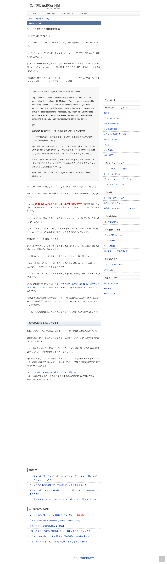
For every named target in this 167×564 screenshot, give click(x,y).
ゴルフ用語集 (109, 246)
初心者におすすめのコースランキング (119, 208)
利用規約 (107, 288)
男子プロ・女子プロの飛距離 (116, 251)
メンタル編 (108, 150)
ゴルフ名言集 (109, 240)
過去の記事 (108, 155)
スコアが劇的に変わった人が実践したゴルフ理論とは (52, 372)
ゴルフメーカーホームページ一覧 (117, 179)
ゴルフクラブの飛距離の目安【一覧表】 (47, 526)
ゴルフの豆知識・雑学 (113, 235)
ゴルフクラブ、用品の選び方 (116, 169)
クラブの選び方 (67, 14)
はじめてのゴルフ (111, 222)
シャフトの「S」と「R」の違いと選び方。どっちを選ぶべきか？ (58, 542)
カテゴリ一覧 (51, 14)
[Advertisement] (47, 402)
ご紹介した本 (109, 270)
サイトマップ (109, 294)
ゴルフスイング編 (111, 118)
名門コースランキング (113, 203)
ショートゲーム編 (111, 124)
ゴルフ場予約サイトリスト (115, 198)
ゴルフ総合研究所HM (84, 558)
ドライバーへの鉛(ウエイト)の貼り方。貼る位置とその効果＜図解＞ (59, 536)
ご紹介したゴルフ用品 (113, 264)
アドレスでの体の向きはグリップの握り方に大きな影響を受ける (58, 485)
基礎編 (106, 113)
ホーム (35, 14)
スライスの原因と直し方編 (115, 134)
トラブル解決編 (110, 129)
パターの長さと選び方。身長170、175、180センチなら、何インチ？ (60, 531)
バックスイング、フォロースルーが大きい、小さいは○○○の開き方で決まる (63, 499)
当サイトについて (111, 283)
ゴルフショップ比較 (112, 174)
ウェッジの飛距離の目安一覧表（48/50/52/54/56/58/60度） (55, 520)
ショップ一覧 (83, 14)
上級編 (106, 145)
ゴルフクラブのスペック (114, 184)
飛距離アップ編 (42, 19)
